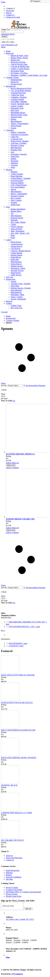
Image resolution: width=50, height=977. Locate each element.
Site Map (9, 879)
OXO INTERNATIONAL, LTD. (24, 627)
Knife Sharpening (12, 870)
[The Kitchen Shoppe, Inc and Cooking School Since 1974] (21, 29)
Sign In (8, 13)
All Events (10, 11)
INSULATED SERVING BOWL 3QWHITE (18, 758)
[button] (12, 463)
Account (4, 312)
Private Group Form (13, 896)
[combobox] (12, 31)
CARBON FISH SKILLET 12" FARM (16, 813)
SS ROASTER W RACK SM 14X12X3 (17, 702)
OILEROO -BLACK (9, 785)
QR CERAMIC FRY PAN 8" (12, 840)
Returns (9, 875)
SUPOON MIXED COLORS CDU (20, 519)
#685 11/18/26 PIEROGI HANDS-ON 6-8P (18, 730)
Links (3, 2)
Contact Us (10, 15)
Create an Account (13, 17)
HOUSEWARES (18, 643)
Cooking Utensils (12, 320)
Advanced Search (8, 34)
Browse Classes (12, 887)
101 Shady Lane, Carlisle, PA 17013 (20, 919)
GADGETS (16, 646)
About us (9, 856)
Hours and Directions (14, 858)
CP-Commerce (17, 974)
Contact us (10, 860)
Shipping (9, 873)
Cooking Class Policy (14, 890)
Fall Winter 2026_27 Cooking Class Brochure (23, 892)
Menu (3, 47)
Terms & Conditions (13, 877)
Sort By (4, 385)
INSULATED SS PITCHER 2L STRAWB (17, 675)
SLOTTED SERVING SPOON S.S (20, 454)
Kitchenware (11, 318)
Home (8, 316)
